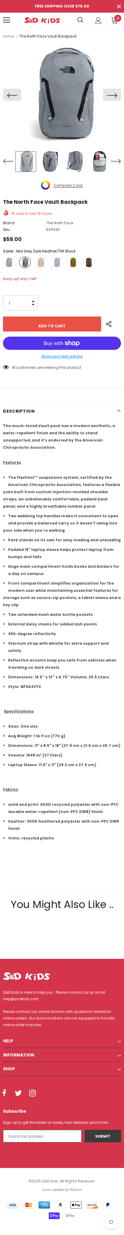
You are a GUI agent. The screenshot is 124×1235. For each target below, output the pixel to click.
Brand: (9, 222)
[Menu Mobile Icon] (6, 20)
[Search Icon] (80, 20)
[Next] (112, 95)
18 (13, 367)
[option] (62, 94)
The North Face (59, 222)
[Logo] (42, 20)
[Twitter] (18, 1093)
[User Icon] (98, 20)
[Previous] (12, 95)
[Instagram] (32, 1093)
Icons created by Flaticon (62, 1190)
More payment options (62, 356)
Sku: (7, 229)
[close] (119, 6)
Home (8, 36)
